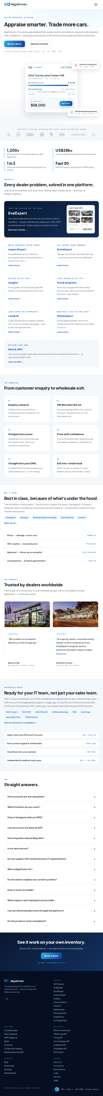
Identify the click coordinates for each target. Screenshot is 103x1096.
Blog (6, 1062)
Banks (6, 1041)
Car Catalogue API (61, 1041)
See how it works (39, 44)
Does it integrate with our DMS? (25, 817)
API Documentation (62, 1030)
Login (56, 1073)
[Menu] (96, 4)
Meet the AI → (11, 523)
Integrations (59, 1017)
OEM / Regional (10, 1037)
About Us (58, 1062)
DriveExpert (59, 991)
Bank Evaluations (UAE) (14, 1052)
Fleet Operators (11, 1034)
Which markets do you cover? (24, 807)
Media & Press (10, 1073)
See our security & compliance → (21, 722)
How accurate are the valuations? (26, 796)
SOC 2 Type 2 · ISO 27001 (72, 1089)
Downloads (9, 1066)
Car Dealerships (11, 1030)
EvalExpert (58, 988)
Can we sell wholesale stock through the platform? (36, 910)
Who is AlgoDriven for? (20, 869)
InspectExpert (60, 995)
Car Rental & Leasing (13, 1048)
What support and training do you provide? (31, 900)
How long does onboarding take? (26, 838)
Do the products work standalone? (27, 921)
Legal (56, 1080)
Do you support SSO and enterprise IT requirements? (37, 858)
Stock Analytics (60, 1002)
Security (57, 1077)
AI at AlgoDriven (60, 1020)
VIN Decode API (60, 1034)
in (7, 999)
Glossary (8, 1069)
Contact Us (59, 1066)
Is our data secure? (18, 848)
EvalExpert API (60, 1045)
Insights (57, 998)
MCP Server (58, 1052)
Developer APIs (60, 1013)
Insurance (8, 1045)
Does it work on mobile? (21, 889)
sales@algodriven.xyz (55, 963)
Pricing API (58, 1037)
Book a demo (14, 44)
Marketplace (59, 1009)
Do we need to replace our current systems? (32, 879)
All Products (59, 984)
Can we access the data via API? (25, 827)
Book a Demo (59, 1069)
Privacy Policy (92, 1089)
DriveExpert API (60, 1048)
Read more (61, 654)
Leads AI (57, 1006)
